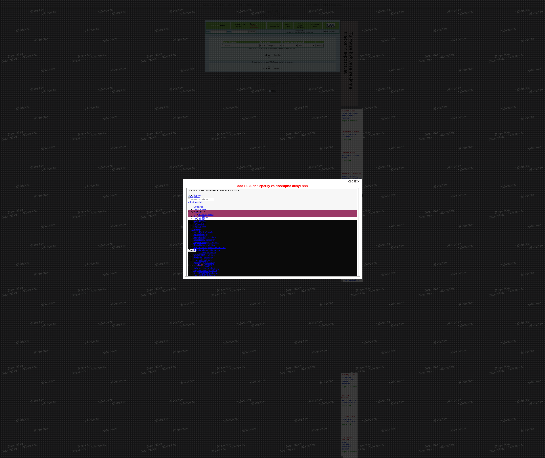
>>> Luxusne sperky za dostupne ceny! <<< (272, 186)
